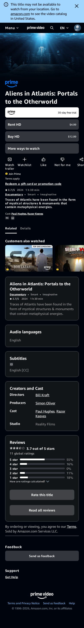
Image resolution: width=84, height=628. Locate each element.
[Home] (35, 28)
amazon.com (20, 14)
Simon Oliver (45, 403)
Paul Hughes (18, 213)
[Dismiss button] (77, 6)
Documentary (14, 194)
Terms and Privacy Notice (24, 603)
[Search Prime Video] (52, 27)
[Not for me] (62, 159)
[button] (29, 481)
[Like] (43, 159)
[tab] (11, 228)
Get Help (11, 577)
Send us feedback (54, 603)
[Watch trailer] (9, 159)
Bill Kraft (42, 395)
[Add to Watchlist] (24, 159)
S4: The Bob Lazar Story (29, 258)
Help (72, 603)
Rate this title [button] (42, 494)
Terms (71, 526)
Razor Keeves (35, 213)
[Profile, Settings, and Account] (77, 27)
